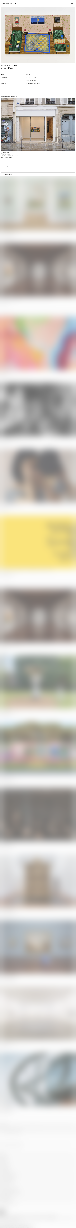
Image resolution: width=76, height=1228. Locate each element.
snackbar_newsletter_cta (66, 1226)
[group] (38, 35)
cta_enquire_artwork (9, 166)
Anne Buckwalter (9, 65)
